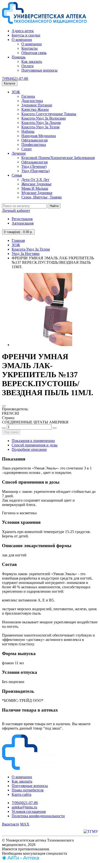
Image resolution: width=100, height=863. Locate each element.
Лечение (19, 153)
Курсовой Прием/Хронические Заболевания (58, 158)
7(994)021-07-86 (15, 78)
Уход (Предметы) (35, 171)
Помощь (18, 57)
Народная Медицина (38, 136)
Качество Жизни (35, 109)
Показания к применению (33, 441)
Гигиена (28, 96)
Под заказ (11, 432)
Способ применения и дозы (35, 445)
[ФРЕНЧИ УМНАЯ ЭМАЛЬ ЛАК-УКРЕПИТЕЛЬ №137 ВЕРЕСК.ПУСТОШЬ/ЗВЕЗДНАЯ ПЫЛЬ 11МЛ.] (48, 345)
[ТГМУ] (90, 831)
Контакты (29, 48)
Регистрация (22, 219)
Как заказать (31, 61)
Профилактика (33, 144)
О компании (22, 40)
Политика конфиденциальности (38, 816)
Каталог (10, 83)
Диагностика (32, 101)
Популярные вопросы (39, 70)
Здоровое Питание (36, 105)
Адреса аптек (23, 31)
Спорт (26, 149)
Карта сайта (21, 794)
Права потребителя (27, 790)
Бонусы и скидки (26, 35)
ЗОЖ (16, 92)
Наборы (27, 131)
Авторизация (22, 223)
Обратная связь (34, 53)
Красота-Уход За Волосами (43, 118)
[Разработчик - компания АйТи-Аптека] (20, 859)
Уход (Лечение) (34, 166)
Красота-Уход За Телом (40, 127)
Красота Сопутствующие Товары (48, 114)
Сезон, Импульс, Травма (41, 197)
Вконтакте (10, 824)
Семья (17, 175)
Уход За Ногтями (26, 254)
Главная (18, 240)
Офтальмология (34, 140)
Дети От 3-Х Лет (35, 180)
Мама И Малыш (34, 188)
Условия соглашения (29, 811)
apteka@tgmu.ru (24, 807)
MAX (24, 824)
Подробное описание (29, 449)
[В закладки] (4, 406)
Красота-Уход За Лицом (41, 123)
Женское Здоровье (36, 184)
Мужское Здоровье (36, 193)
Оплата (27, 66)
